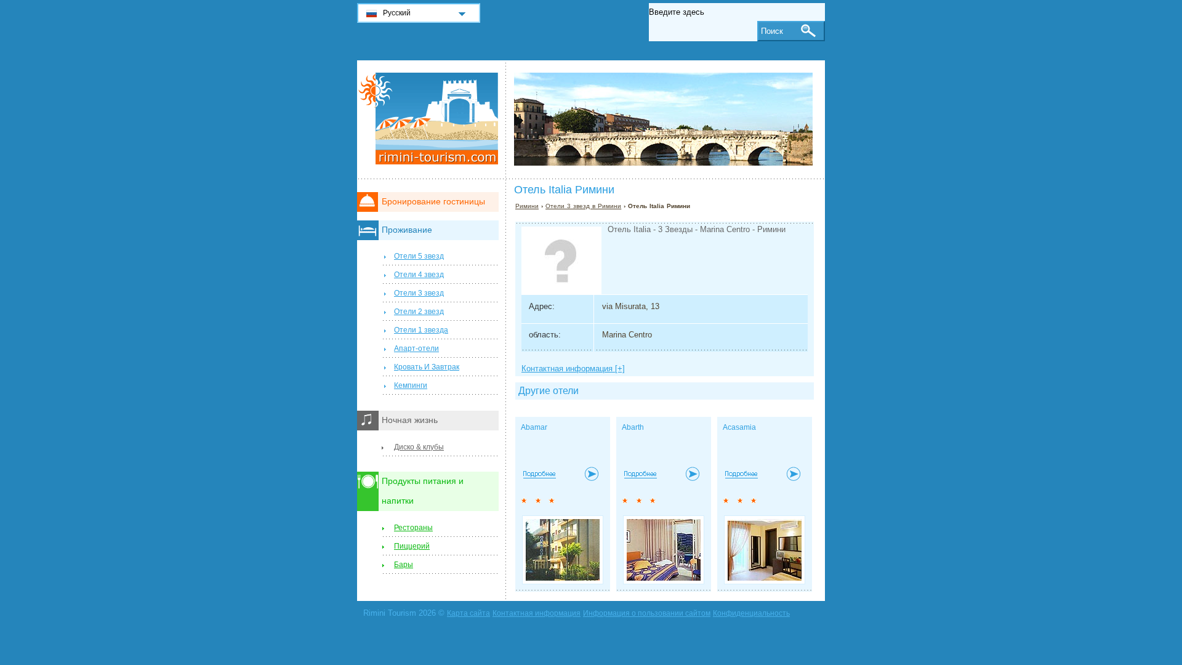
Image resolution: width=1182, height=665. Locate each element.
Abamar (534, 427)
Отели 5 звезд (419, 256)
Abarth (633, 427)
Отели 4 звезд (419, 274)
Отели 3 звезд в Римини (583, 206)
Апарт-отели (416, 348)
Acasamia (739, 427)
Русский (397, 13)
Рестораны (413, 527)
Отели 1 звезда (421, 330)
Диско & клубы (419, 447)
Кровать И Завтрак (426, 367)
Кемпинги (410, 385)
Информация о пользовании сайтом (646, 613)
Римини (527, 206)
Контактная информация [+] (573, 368)
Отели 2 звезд (419, 311)
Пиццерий (412, 546)
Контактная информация (536, 613)
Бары (403, 564)
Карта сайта (468, 613)
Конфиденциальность (751, 613)
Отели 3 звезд (419, 293)
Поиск (772, 31)
